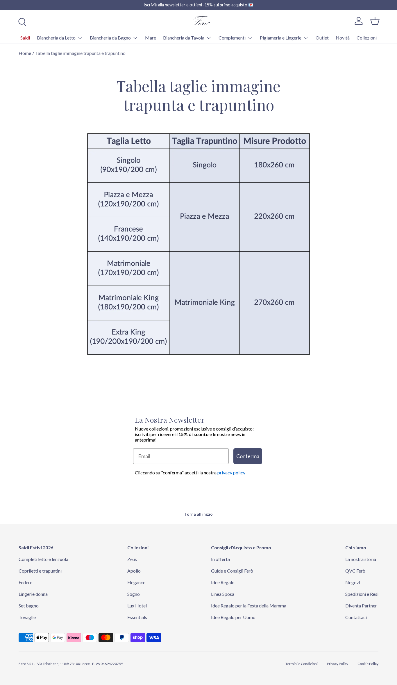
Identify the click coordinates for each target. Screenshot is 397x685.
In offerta (220, 559)
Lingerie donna (33, 594)
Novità (343, 37)
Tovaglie (27, 617)
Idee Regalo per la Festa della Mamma (248, 605)
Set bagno (29, 605)
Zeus (132, 559)
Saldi (25, 37)
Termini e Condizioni (301, 663)
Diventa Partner (361, 605)
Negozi (352, 582)
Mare (150, 37)
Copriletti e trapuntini (40, 570)
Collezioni (367, 37)
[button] (375, 21)
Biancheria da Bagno (110, 37)
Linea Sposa (222, 594)
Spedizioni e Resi (361, 594)
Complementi (232, 37)
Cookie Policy (367, 663)
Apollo (134, 570)
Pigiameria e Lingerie (280, 37)
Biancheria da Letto (56, 37)
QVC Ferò (355, 570)
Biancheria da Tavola (183, 37)
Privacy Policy (337, 663)
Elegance (136, 582)
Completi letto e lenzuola (43, 559)
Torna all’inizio (198, 514)
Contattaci (356, 617)
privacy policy (231, 472)
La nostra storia (360, 559)
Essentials (137, 617)
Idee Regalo (223, 582)
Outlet (322, 37)
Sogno (133, 594)
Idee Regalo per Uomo (233, 617)
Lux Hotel (137, 605)
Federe (25, 582)
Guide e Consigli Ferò (232, 570)
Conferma (247, 456)
